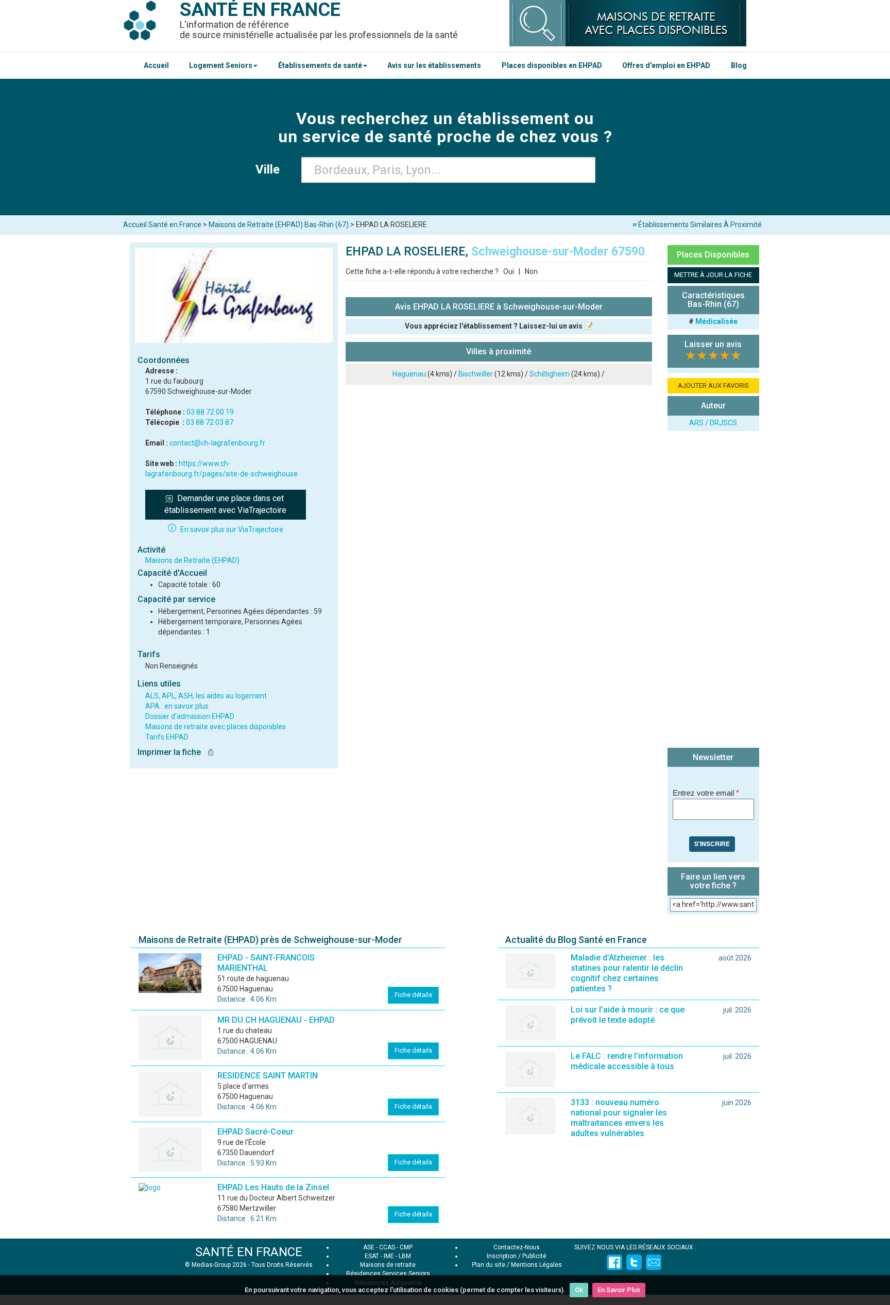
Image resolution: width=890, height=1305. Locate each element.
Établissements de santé (320, 65)
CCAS (387, 1247)
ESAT (372, 1256)
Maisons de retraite (388, 1264)
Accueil (156, 65)
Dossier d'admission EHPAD (189, 716)
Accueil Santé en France (162, 224)
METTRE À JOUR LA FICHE (713, 275)
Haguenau (409, 374)
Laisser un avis (713, 344)
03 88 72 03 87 (209, 422)
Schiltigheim (549, 374)
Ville (270, 169)
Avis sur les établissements (434, 65)
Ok (579, 1290)
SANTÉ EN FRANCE (248, 1252)
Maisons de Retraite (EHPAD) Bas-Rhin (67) (279, 224)
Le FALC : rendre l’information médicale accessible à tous (627, 1061)
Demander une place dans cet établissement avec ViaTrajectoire (225, 504)
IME (389, 1256)
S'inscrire (712, 843)
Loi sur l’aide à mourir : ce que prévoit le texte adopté (627, 1015)
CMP (406, 1247)
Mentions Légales (536, 1264)
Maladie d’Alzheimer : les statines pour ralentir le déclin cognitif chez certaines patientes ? (627, 973)
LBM (405, 1256)
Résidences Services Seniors (388, 1273)
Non (531, 271)
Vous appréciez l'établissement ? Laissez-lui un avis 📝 (499, 326)
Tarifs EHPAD (167, 737)
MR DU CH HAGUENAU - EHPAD (276, 1020)
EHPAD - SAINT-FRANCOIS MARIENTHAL (266, 963)
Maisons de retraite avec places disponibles (215, 727)
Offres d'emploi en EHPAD (666, 65)
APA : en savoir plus (177, 706)
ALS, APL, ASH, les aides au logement (206, 696)
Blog (739, 65)
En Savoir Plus (618, 1290)
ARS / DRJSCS (713, 423)
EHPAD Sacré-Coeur (255, 1132)
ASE (368, 1247)
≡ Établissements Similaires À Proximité (697, 224)
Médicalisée (716, 321)
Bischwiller (475, 374)
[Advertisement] (713, 590)
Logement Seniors (220, 65)
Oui (508, 271)
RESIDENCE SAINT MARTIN (267, 1075)
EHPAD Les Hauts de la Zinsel (273, 1187)
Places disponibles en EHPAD (552, 65)
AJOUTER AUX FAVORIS (713, 385)
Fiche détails (413, 995)
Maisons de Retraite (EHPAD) (192, 560)
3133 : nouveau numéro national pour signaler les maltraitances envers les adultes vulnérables (619, 1117)
